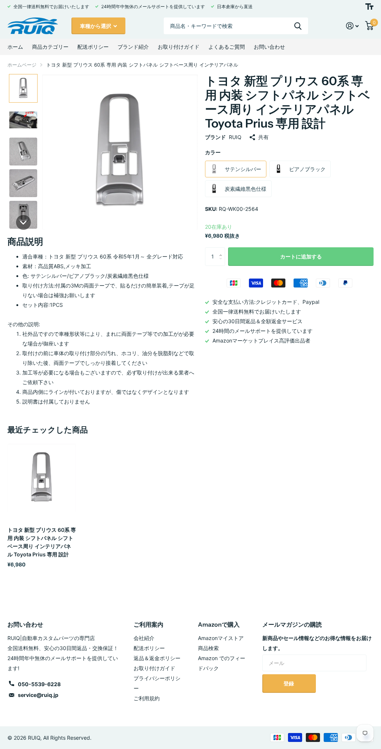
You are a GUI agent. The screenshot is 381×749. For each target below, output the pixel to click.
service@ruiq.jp (38, 695)
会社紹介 (144, 638)
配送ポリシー (93, 47)
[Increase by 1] (222, 250)
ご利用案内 (148, 624)
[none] (23, 88)
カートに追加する (301, 256)
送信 (298, 25)
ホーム (15, 47)
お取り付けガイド (178, 47)
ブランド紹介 (133, 47)
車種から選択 (96, 26)
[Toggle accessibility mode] (369, 6)
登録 (289, 683)
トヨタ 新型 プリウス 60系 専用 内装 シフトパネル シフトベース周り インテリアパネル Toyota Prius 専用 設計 (41, 542)
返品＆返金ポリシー (157, 658)
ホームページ (21, 65)
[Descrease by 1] (222, 263)
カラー (213, 152)
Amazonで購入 (219, 624)
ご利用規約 (147, 698)
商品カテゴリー (50, 47)
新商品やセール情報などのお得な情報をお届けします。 (317, 643)
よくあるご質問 (226, 47)
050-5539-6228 (39, 684)
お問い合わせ (269, 47)
